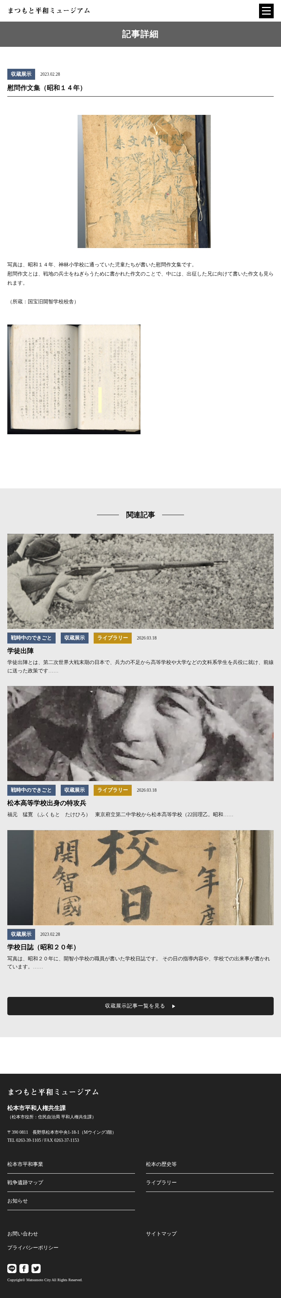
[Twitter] (36, 1268)
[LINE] (11, 1268)
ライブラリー (112, 638)
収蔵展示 (21, 74)
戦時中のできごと (31, 638)
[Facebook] (24, 1268)
